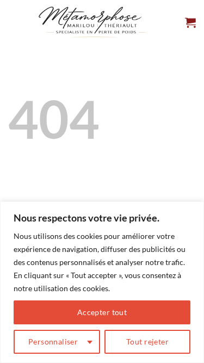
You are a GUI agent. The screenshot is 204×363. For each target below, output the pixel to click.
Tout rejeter (147, 341)
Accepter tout (102, 312)
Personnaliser (53, 341)
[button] (190, 22)
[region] (102, 282)
